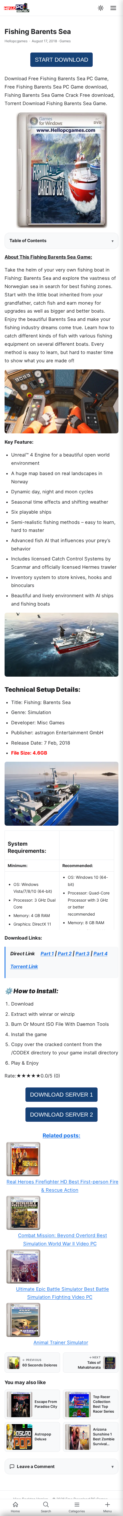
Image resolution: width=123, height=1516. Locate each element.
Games (65, 41)
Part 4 (101, 953)
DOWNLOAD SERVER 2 (61, 1114)
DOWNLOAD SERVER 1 (61, 1094)
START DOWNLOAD (61, 60)
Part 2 (65, 953)
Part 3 (83, 953)
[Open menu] (113, 8)
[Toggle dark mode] (100, 8)
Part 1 (47, 953)
